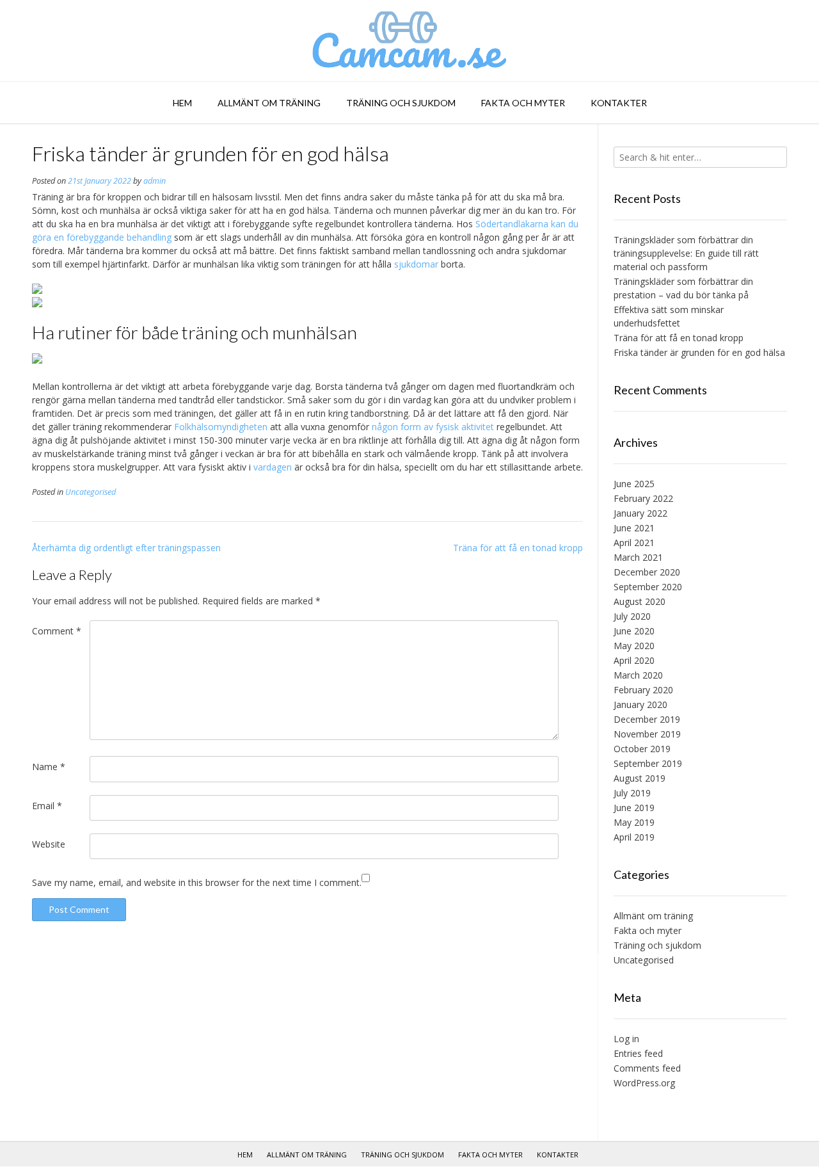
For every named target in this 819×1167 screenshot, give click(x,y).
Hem (182, 102)
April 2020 (634, 660)
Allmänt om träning (269, 102)
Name (48, 767)
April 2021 (634, 542)
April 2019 (634, 837)
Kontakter (619, 102)
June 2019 (634, 807)
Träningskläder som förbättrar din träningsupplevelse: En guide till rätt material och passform (686, 253)
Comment (56, 631)
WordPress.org (644, 1083)
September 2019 (648, 763)
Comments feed (647, 1068)
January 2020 (640, 704)
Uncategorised (90, 492)
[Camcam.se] (409, 40)
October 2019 (642, 749)
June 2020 (634, 631)
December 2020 (647, 572)
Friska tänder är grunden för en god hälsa (699, 352)
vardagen (272, 467)
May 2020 (634, 646)
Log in (626, 1039)
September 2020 (648, 587)
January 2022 (640, 513)
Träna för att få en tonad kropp (518, 548)
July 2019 (632, 793)
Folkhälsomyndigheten (220, 427)
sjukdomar (416, 264)
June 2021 (634, 528)
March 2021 (638, 557)
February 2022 (643, 498)
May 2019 (634, 822)
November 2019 (647, 734)
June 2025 (634, 484)
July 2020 (632, 616)
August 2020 (639, 601)
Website (48, 844)
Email (47, 806)
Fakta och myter (523, 102)
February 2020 (643, 690)
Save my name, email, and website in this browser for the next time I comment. (197, 882)
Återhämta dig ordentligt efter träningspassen (126, 548)
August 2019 (639, 778)
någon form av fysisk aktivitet (433, 427)
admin (154, 180)
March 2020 (638, 675)
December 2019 (647, 719)
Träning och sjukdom (401, 102)
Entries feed (638, 1053)
